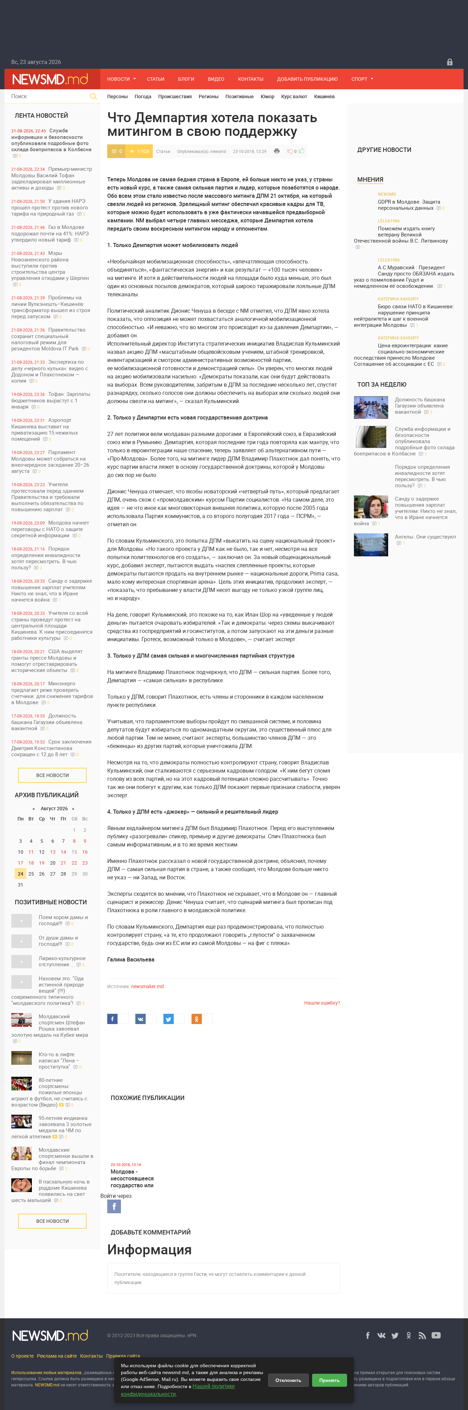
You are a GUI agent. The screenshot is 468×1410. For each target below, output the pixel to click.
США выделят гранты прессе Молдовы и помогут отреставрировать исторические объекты (47, 660)
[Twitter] (395, 1335)
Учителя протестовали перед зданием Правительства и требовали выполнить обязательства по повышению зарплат (47, 497)
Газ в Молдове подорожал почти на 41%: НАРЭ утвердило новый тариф (50, 233)
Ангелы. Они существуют (425, 539)
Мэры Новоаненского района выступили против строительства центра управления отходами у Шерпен (50, 268)
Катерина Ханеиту (398, 298)
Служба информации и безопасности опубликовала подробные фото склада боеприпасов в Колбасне (51, 142)
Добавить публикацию (307, 79)
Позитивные (239, 96)
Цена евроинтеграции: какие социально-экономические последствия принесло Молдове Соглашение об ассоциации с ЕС (401, 354)
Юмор (267, 96)
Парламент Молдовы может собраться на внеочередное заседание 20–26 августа (50, 461)
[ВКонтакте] (381, 1335)
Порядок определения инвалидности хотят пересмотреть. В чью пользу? (46, 558)
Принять (329, 1380)
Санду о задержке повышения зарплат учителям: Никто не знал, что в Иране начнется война (51, 590)
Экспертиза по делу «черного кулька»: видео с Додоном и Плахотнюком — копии (49, 371)
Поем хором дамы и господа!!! (63, 920)
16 (85, 852)
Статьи (155, 79)
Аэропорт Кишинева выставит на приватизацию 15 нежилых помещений (44, 429)
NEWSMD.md (48, 1384)
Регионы (209, 96)
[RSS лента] (422, 1335)
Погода (143, 96)
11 (31, 852)
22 (74, 862)
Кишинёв (324, 96)
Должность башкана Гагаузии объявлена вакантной (46, 722)
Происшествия (175, 96)
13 (53, 852)
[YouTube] (436, 1335)
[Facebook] (367, 1335)
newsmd (218, 151)
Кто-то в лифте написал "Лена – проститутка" (60, 1060)
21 (63, 862)
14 (63, 852)
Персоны (117, 96)
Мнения (370, 179)
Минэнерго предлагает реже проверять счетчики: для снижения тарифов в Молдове (52, 693)
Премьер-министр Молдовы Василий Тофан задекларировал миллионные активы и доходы (51, 178)
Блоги (186, 79)
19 (42, 862)
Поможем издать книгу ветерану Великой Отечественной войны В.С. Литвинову (401, 237)
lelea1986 (389, 220)
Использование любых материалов (46, 1372)
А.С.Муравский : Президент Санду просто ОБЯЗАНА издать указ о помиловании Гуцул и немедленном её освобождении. (404, 276)
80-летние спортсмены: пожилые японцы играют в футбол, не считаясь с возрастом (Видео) (49, 1092)
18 (31, 862)
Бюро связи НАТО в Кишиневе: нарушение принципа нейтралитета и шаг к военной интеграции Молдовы (404, 315)
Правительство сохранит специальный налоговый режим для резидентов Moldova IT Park (50, 339)
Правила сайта (123, 1356)
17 (20, 862)
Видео (216, 79)
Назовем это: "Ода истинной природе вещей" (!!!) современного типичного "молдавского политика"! (48, 990)
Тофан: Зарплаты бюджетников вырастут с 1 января (50, 400)
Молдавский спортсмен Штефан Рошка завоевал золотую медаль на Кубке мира (49, 1028)
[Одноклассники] (409, 1335)
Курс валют (294, 96)
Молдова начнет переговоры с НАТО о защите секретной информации (50, 529)
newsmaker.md (147, 986)
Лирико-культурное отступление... (62, 961)
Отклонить (288, 1380)
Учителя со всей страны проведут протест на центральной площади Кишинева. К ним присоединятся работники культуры (52, 625)
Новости (118, 79)
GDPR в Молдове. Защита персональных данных (411, 204)
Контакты (250, 79)
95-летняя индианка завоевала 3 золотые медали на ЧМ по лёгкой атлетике (51, 1127)
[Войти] (450, 62)
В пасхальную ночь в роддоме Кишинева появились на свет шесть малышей (50, 1190)
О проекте (22, 1356)
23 (85, 862)
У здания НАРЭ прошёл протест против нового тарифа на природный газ (49, 207)
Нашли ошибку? (322, 1002)
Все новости (52, 775)
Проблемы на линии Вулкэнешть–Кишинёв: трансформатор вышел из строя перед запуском (50, 307)
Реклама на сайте (57, 1356)
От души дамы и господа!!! (58, 940)
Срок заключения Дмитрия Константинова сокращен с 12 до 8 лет (51, 748)
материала (22, 1384)
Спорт (359, 79)
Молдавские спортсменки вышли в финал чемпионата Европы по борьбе (52, 1159)
